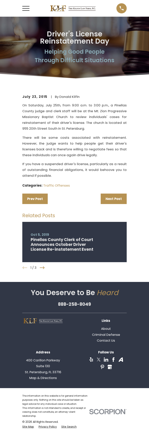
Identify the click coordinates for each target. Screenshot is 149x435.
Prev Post (35, 198)
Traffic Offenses (56, 185)
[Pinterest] (102, 367)
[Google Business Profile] (109, 367)
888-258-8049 (74, 304)
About (106, 328)
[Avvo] (121, 359)
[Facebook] (113, 359)
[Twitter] (98, 359)
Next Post (114, 198)
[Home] (73, 8)
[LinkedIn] (106, 359)
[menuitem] (28, 426)
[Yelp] (91, 359)
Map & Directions (43, 378)
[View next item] (42, 267)
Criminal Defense (106, 334)
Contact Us (106, 340)
